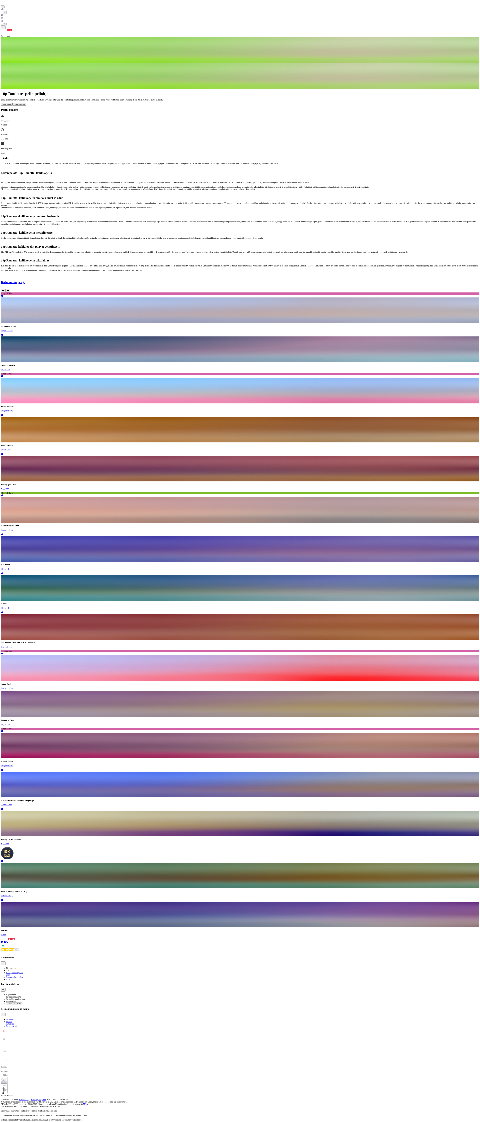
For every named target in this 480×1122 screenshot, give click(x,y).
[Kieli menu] (2, 24)
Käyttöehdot (23, 1100)
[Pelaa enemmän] (4, 12)
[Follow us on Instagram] (2, 943)
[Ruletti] (240, 21)
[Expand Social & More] (3, 1014)
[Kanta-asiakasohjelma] (240, 9)
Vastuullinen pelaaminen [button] (15, 999)
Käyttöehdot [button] (11, 995)
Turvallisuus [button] (11, 1001)
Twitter (9, 1022)
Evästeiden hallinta (14, 1004)
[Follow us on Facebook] (5, 943)
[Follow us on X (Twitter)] (7, 943)
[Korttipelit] (240, 18)
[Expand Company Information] (3, 963)
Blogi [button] (8, 975)
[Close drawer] (3, 27)
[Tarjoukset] (3, 7)
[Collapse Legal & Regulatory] (3, 990)
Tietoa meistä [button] (11, 968)
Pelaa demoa (7, 104)
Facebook (10, 1019)
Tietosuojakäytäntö (38, 1100)
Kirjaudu (9, 979)
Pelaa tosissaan (19, 104)
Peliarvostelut (11, 1026)
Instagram (10, 1024)
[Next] (8, 290)
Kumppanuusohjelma (14, 973)
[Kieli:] (4, 24)
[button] (2, 296)
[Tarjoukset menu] (2, 6)
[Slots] (240, 15)
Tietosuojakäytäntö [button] (13, 997)
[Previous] (3, 290)
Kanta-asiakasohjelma (14, 977)
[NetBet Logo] (6, 30)
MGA (85, 1104)
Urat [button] (8, 970)
